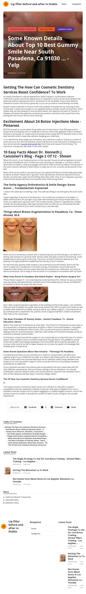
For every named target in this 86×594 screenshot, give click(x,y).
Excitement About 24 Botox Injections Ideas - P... (25, 429)
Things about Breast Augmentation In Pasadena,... (27, 436)
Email (73, 407)
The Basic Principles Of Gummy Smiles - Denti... (27, 440)
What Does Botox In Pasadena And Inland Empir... (28, 438)
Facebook (32, 407)
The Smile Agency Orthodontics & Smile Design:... (27, 434)
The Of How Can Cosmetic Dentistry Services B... (27, 445)
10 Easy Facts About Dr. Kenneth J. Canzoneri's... (25, 432)
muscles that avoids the (31, 144)
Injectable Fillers (46, 29)
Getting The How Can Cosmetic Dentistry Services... (26, 427)
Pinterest (59, 407)
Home (64, 4)
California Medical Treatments (22, 29)
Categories (76, 4)
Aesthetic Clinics (65, 29)
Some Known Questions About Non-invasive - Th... (28, 443)
